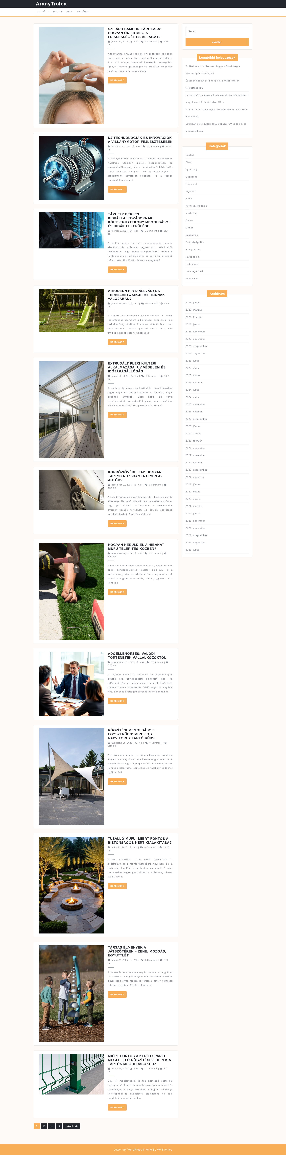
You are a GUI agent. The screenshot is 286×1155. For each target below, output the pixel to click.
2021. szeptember (196, 535)
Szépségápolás (195, 242)
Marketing (191, 213)
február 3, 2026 (120, 231)
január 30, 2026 (120, 303)
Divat (189, 162)
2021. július (192, 549)
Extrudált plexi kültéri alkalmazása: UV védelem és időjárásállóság (137, 367)
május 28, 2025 (120, 1069)
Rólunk (58, 12)
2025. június (193, 368)
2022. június (193, 484)
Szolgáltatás (193, 249)
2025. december (195, 331)
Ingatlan (190, 191)
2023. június (193, 426)
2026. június (193, 302)
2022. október (194, 462)
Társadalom (193, 256)
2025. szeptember (196, 346)
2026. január (193, 324)
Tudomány (192, 264)
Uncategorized (194, 271)
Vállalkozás (192, 278)
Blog (70, 12)
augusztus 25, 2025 (122, 743)
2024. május (193, 397)
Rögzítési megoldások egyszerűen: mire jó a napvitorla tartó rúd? (131, 734)
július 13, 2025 (119, 847)
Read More (118, 81)
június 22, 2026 (120, 42)
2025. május (193, 375)
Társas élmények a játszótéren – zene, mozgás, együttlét (137, 951)
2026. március (194, 309)
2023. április (193, 433)
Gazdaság (192, 176)
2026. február (194, 317)
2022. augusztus (195, 477)
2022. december (195, 448)
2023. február (194, 440)
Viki (136, 42)
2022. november (195, 455)
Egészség (191, 169)
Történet (83, 12)
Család (190, 155)
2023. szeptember (196, 419)
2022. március (194, 506)
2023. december (195, 404)
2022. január (193, 513)
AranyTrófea (51, 3)
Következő (72, 1126)
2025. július (192, 360)
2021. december (195, 520)
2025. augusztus (195, 353)
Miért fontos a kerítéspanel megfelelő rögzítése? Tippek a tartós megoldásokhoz (139, 1060)
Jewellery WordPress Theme (133, 1149)
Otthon (190, 227)
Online (189, 220)
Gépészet (191, 184)
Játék (189, 198)
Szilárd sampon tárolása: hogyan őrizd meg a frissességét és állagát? (135, 33)
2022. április (193, 499)
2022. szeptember (196, 469)
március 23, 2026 (121, 146)
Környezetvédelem (197, 205)
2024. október (194, 382)
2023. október (194, 411)
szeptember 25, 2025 (123, 662)
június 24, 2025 (120, 960)
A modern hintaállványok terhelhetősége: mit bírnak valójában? (136, 295)
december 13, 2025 (122, 485)
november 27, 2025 (122, 553)
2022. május (193, 491)
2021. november (195, 528)
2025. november (195, 339)
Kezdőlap (43, 12)
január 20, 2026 (120, 376)
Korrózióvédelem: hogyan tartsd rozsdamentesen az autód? (135, 476)
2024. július (192, 389)
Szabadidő (192, 235)
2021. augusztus (195, 542)
